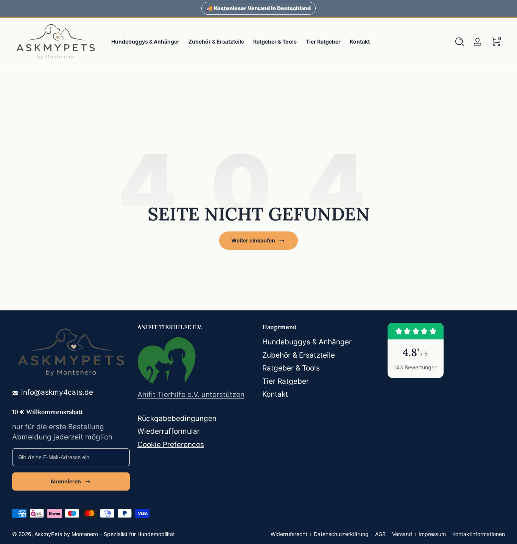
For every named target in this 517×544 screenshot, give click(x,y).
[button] (459, 42)
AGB (380, 534)
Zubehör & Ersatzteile (298, 355)
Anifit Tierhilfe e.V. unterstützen (190, 394)
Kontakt (275, 394)
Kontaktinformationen (478, 534)
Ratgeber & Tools (291, 368)
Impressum (432, 534)
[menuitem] (321, 342)
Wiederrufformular (168, 431)
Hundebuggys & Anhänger (307, 342)
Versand (402, 534)
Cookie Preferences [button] (170, 444)
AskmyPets (48, 534)
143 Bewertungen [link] (416, 367)
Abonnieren (65, 481)
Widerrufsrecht (289, 534)
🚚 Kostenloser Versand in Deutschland (258, 8)
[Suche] (459, 41)
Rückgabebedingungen (176, 418)
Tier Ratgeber (285, 381)
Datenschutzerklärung (341, 534)
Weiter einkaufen (253, 240)
